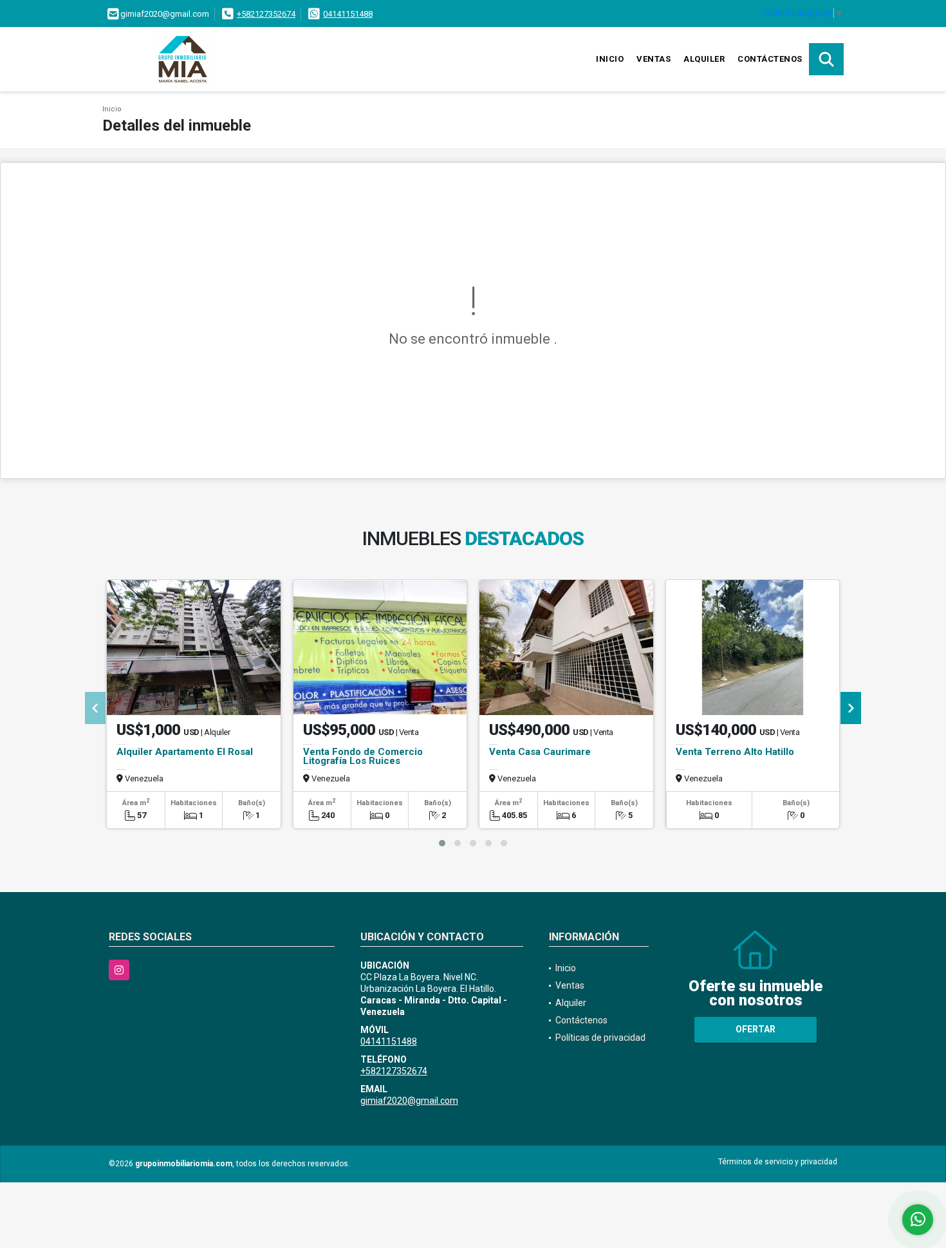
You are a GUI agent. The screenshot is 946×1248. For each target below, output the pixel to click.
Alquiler (704, 59)
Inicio (610, 59)
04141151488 (348, 14)
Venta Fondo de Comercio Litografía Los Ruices (363, 756)
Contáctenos (769, 59)
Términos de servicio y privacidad (777, 1161)
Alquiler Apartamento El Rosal (184, 752)
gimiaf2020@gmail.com (409, 1100)
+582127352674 (266, 14)
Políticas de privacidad (600, 1037)
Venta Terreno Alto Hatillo (735, 752)
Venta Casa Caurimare (540, 752)
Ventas (653, 59)
